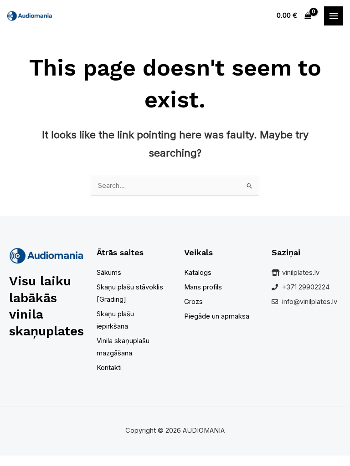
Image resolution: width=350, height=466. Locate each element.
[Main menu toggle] (333, 15)
